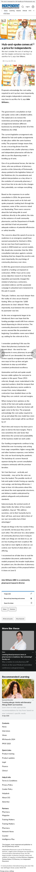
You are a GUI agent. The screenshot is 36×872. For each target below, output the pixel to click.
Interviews (6, 731)
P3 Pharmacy (16, 859)
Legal (4, 762)
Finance (5, 766)
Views (4, 609)
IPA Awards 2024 (8, 739)
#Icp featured (20, 619)
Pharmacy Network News (8, 830)
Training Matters (8, 819)
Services (12, 609)
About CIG (6, 797)
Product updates (8, 758)
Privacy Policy (7, 785)
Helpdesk (5, 793)
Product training (8, 754)
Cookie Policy (7, 789)
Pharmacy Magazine (6, 813)
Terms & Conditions (9, 781)
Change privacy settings (7, 871)
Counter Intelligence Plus (8, 837)
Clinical (4, 771)
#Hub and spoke (8, 619)
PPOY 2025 (6, 743)
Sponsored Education (7, 700)
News (4, 727)
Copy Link (7, 594)
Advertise (6, 802)
